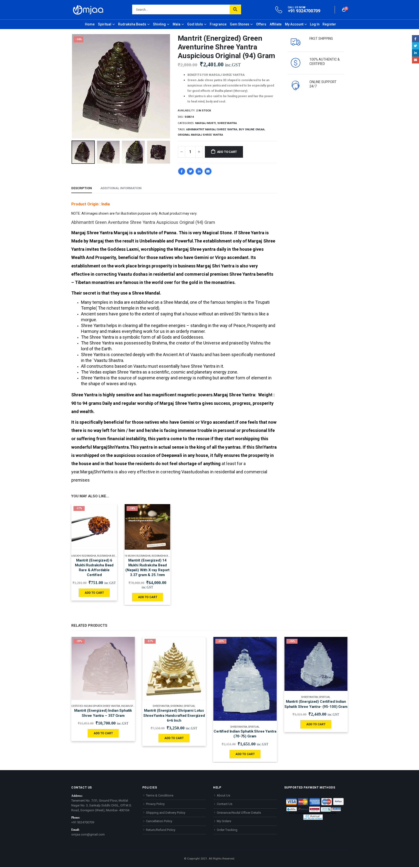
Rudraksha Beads (132, 24)
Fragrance (218, 24)
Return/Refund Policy (160, 830)
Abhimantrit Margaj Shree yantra (211, 129)
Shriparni (176, 706)
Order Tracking (227, 830)
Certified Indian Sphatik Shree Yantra (95, 706)
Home (90, 24)
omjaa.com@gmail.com (88, 834)
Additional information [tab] (121, 188)
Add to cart (227, 152)
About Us (223, 795)
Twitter (190, 171)
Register (329, 24)
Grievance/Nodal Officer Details (239, 812)
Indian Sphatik (130, 706)
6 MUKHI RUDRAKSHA (83, 556)
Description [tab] (81, 188)
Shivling (159, 24)
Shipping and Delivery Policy (165, 812)
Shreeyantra (227, 123)
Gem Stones (239, 24)
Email (208, 171)
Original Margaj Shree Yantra (200, 134)
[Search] (235, 9)
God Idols (195, 24)
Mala (176, 24)
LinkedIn (199, 171)
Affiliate (276, 24)
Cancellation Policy (159, 821)
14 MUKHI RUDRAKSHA (137, 556)
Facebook (181, 171)
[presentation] (72, 86)
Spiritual (104, 24)
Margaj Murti (205, 123)
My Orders (224, 821)
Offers (261, 24)
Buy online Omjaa (252, 129)
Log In (315, 24)
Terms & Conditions (159, 795)
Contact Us (224, 804)
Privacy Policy (155, 804)
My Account (294, 24)
